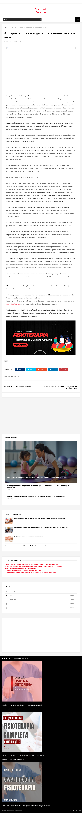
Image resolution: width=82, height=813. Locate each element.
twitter (42, 595)
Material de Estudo (13, 2)
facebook (42, 591)
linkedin (42, 608)
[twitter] (73, 810)
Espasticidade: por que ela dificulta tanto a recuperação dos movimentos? (32, 564)
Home (3, 2)
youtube (42, 603)
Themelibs (20, 810)
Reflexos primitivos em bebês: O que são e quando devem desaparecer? (39, 518)
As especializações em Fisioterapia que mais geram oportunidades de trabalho (33, 567)
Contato (71, 2)
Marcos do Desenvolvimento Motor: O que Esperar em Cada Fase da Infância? (41, 527)
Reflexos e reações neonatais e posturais (28, 537)
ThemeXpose (12, 810)
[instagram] (80, 810)
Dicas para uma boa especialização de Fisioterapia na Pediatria (27, 546)
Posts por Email (33, 2)
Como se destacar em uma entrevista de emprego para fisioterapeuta (30, 573)
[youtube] (76, 810)
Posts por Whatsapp (46, 2)
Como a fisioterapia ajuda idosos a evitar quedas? (23, 571)
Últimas (23, 2)
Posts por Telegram (60, 2)
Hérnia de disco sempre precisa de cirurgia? (20, 569)
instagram (42, 599)
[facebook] (70, 810)
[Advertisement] (41, 414)
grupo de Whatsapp (13, 304)
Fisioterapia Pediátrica (41, 10)
